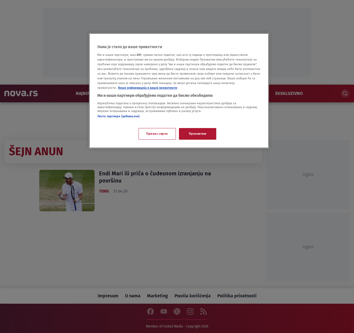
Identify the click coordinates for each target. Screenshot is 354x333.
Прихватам (197, 134)
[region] (179, 90)
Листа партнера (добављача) (118, 116)
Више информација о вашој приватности (147, 88)
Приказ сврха (157, 134)
